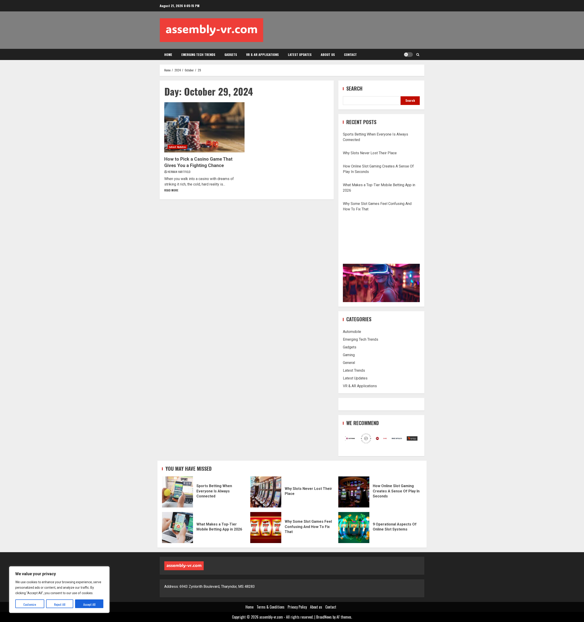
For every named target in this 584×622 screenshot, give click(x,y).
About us (328, 54)
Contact (350, 54)
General (349, 363)
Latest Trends (354, 370)
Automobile (352, 331)
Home (168, 54)
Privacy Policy (297, 607)
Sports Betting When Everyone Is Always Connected (177, 491)
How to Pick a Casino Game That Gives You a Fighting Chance (204, 127)
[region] (59, 589)
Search (354, 88)
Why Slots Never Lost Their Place (370, 153)
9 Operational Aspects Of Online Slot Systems (353, 527)
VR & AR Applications (262, 54)
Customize (29, 604)
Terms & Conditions (270, 607)
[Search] (417, 54)
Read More (171, 190)
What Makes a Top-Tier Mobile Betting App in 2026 (177, 527)
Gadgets (230, 54)
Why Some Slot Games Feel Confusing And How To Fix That (265, 527)
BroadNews (324, 617)
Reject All (59, 604)
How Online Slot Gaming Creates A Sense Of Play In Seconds (353, 491)
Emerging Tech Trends (198, 54)
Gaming (349, 355)
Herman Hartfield (179, 172)
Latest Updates (300, 54)
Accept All (89, 604)
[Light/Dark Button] (408, 54)
